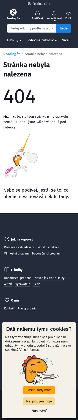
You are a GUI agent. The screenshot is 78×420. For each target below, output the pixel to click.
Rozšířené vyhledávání (19, 247)
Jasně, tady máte (39, 390)
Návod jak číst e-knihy (49, 278)
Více (65, 40)
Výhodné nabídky (40, 40)
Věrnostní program (16, 253)
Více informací (29, 349)
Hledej (63, 28)
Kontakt (9, 308)
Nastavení (39, 411)
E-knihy (12, 40)
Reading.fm (12, 54)
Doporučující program (46, 253)
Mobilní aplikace (48, 247)
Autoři (8, 284)
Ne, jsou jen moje (39, 401)
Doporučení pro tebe (17, 278)
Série (36, 284)
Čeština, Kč (41, 4)
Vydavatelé (22, 284)
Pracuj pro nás (27, 308)
